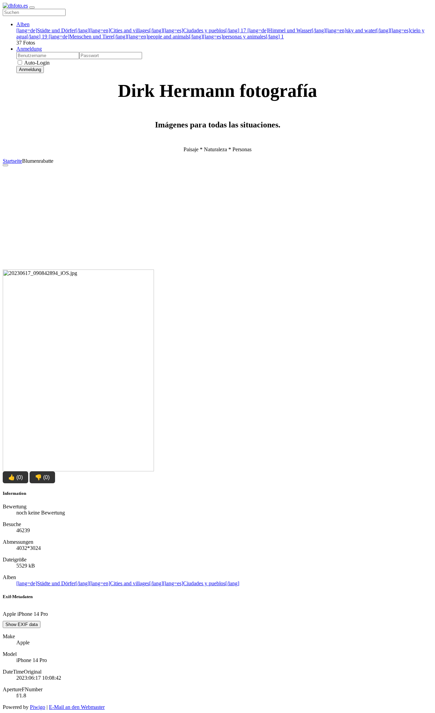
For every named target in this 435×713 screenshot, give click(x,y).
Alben (23, 24)
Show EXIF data (21, 624)
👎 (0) (42, 477)
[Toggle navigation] (32, 7)
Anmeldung (29, 49)
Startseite (12, 161)
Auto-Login (36, 63)
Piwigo (37, 707)
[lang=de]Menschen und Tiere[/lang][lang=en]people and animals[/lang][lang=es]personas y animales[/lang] (166, 36)
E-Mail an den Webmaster (77, 707)
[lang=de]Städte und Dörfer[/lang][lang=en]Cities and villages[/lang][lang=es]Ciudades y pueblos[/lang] (131, 30)
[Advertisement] (217, 219)
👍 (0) (15, 477)
